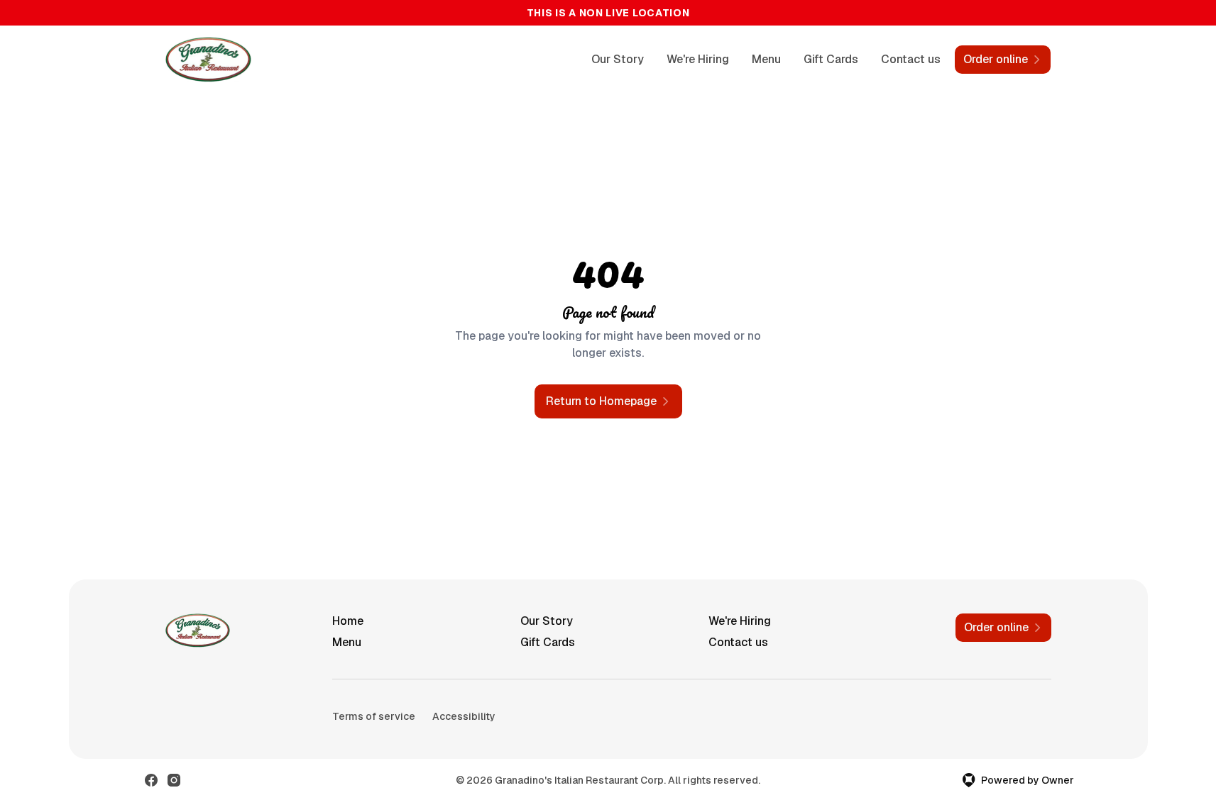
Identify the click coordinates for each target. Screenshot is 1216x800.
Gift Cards (831, 59)
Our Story (617, 59)
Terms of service (373, 716)
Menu (766, 59)
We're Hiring (698, 59)
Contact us (911, 59)
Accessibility (463, 716)
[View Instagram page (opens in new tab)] (173, 780)
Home (347, 620)
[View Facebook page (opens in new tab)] (151, 780)
